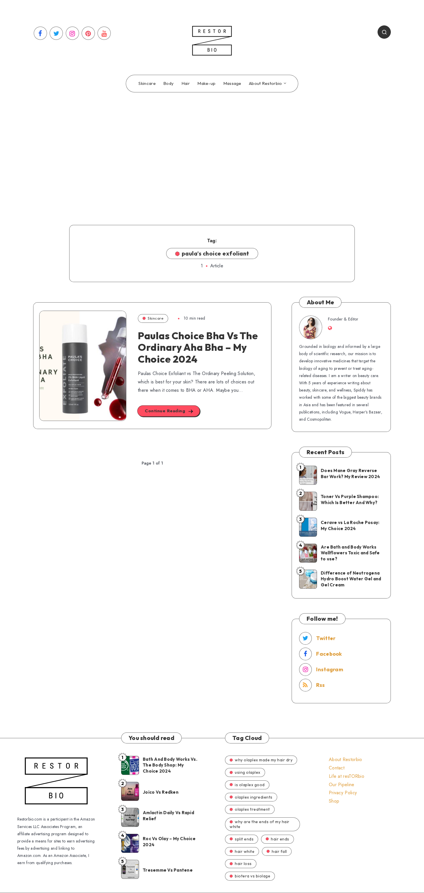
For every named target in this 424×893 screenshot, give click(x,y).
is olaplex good (250, 784)
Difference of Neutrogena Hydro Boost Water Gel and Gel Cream (351, 579)
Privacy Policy (343, 792)
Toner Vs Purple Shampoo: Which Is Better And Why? (350, 499)
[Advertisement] (212, 149)
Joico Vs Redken (161, 792)
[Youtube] (104, 33)
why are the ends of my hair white (260, 824)
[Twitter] (56, 33)
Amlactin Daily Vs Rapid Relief (168, 815)
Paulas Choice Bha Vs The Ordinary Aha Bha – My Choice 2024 (198, 347)
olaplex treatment (252, 809)
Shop (334, 801)
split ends (244, 839)
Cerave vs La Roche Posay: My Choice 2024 (350, 525)
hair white (244, 851)
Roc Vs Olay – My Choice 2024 (169, 841)
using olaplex (247, 772)
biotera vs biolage (252, 876)
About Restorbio (265, 83)
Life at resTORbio (346, 776)
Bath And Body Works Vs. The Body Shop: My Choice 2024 (170, 765)
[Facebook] (40, 33)
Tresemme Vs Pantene (168, 870)
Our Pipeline (341, 784)
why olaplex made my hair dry (263, 760)
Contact (336, 768)
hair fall (279, 851)
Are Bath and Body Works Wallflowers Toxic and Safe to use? (350, 553)
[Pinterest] (88, 33)
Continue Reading (166, 411)
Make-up (206, 83)
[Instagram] (72, 33)
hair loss (243, 863)
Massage (232, 83)
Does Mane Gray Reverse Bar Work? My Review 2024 (350, 473)
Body (168, 83)
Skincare (146, 83)
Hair (185, 83)
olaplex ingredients (254, 797)
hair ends (280, 839)
